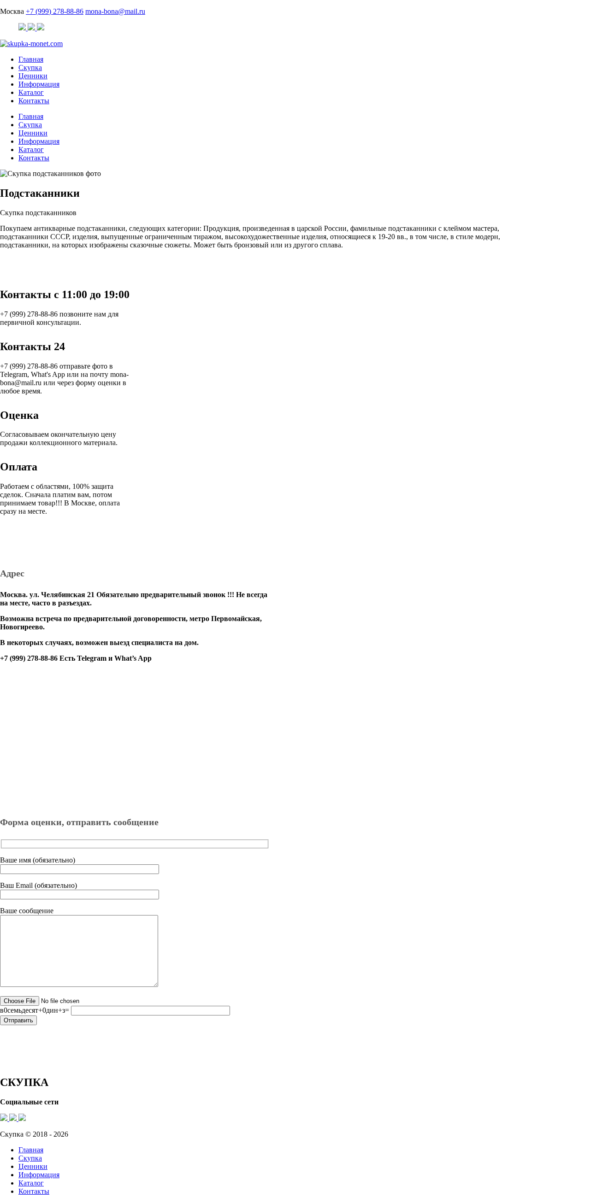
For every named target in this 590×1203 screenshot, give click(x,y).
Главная (30, 59)
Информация (38, 84)
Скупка (30, 67)
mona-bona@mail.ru (115, 11)
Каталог (31, 92)
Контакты (33, 101)
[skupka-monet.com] (31, 43)
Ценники (32, 76)
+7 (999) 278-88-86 (54, 11)
